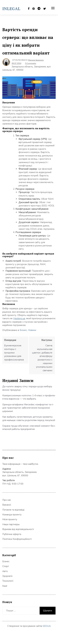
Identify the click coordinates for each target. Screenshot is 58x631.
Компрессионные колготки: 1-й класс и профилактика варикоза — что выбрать (29, 397)
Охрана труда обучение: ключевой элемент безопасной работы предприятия (29, 427)
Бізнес (23, 330)
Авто (5, 571)
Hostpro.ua (19, 318)
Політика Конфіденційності (17, 539)
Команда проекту (11, 514)
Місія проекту (9, 519)
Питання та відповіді (13, 509)
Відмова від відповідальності (18, 529)
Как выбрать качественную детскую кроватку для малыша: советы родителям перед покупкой (28, 418)
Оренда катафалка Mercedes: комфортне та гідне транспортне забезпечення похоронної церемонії (28, 408)
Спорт (5, 566)
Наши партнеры (10, 524)
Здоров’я (7, 576)
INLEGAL (11, 8)
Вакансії (6, 504)
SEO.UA (47, 626)
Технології (7, 580)
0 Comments (30, 63)
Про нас (6, 500)
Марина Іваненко (36, 60)
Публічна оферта (11, 534)
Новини (32, 330)
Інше (4, 585)
